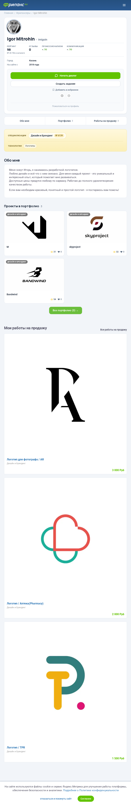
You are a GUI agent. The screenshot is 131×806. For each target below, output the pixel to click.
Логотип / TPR (16, 747)
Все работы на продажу (113, 329)
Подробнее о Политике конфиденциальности (91, 790)
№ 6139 (59, 135)
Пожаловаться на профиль (65, 106)
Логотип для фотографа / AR (25, 459)
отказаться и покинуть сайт (56, 798)
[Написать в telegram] (62, 96)
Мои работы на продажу (25, 328)
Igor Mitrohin (21, 38)
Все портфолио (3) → (65, 310)
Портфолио (65, 121)
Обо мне (24, 121)
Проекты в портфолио (21, 206)
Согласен (86, 798)
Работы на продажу (106, 121)
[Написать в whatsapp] (69, 96)
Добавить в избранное (66, 90)
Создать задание (65, 83)
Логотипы (30, 146)
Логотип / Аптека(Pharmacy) (25, 603)
